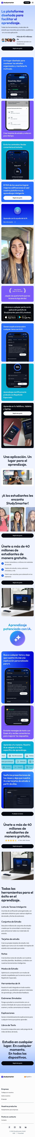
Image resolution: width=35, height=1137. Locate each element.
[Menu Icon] (33, 3)
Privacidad (21, 1133)
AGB (14, 1133)
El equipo (4, 1099)
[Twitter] (20, 1127)
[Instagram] (14, 1127)
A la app (27, 2)
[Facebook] (9, 1127)
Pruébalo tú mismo (17, 814)
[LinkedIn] (25, 1127)
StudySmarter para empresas (9, 1110)
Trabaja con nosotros (7, 1092)
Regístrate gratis (17, 48)
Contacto (4, 1120)
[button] (17, 519)
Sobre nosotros (5, 1096)
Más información (8, 222)
